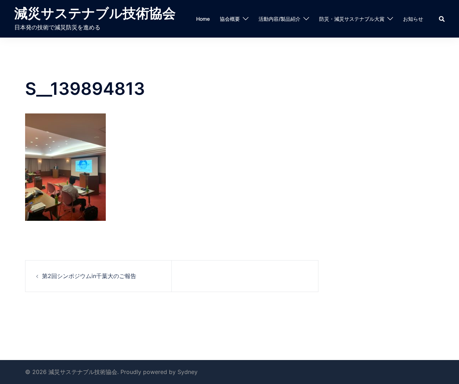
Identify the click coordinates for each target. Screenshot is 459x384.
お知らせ (413, 19)
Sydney (188, 371)
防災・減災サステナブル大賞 (351, 19)
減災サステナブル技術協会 (95, 13)
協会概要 (230, 19)
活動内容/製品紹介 (280, 19)
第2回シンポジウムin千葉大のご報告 (89, 276)
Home (203, 19)
